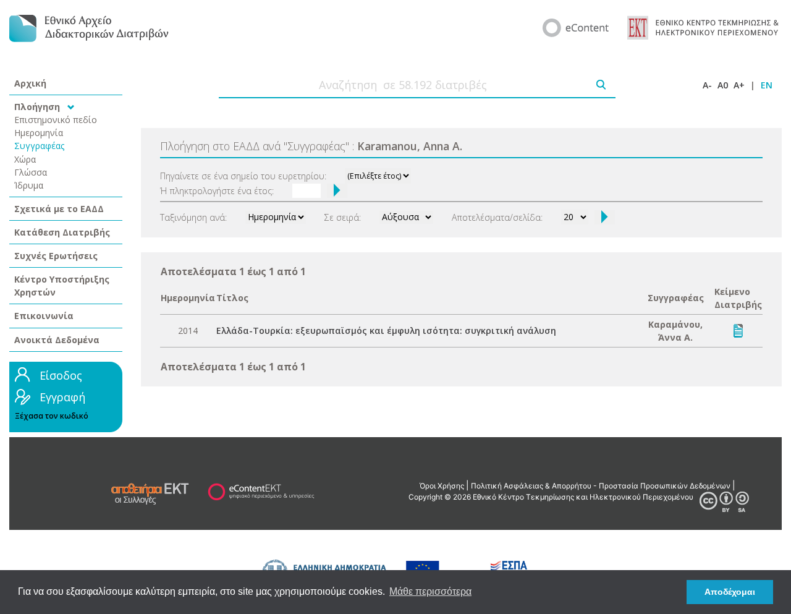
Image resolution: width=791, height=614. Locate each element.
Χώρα (25, 159)
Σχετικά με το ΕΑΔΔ (59, 209)
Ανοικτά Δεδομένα (56, 340)
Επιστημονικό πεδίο (55, 120)
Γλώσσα (30, 172)
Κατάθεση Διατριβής (62, 232)
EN (766, 85)
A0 (722, 85)
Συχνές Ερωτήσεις (56, 256)
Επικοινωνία (44, 316)
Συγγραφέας (39, 145)
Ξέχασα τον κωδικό (51, 416)
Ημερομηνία (38, 133)
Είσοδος (61, 375)
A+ (739, 85)
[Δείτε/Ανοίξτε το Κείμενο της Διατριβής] (738, 330)
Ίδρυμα (28, 185)
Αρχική (30, 83)
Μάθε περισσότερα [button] (430, 591)
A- (707, 85)
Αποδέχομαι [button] (729, 592)
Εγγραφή (62, 397)
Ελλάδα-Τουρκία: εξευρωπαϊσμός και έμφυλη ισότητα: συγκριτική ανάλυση (386, 330)
